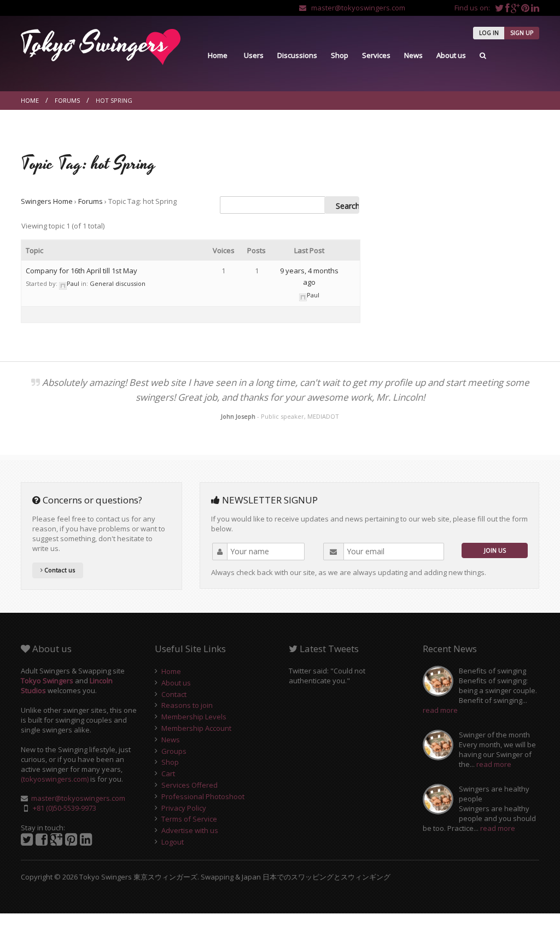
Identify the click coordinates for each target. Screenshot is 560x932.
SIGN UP (521, 33)
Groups (173, 751)
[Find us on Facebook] (508, 8)
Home (218, 55)
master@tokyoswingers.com (355, 8)
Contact (173, 694)
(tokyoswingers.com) (55, 779)
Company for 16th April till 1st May (81, 271)
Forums (67, 100)
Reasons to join (187, 705)
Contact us (59, 570)
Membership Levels (193, 717)
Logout (172, 842)
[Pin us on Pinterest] (526, 8)
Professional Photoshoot (202, 796)
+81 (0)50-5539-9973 (64, 808)
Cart (168, 773)
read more (440, 710)
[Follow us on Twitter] (500, 8)
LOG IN (489, 33)
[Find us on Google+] (516, 8)
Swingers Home (47, 201)
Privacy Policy (183, 808)
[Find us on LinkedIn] (535, 8)
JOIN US (495, 550)
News (413, 55)
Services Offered (189, 785)
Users (254, 55)
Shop (339, 55)
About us (451, 55)
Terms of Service (189, 819)
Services (376, 55)
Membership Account (196, 728)
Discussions (297, 55)
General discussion (117, 283)
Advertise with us (189, 830)
